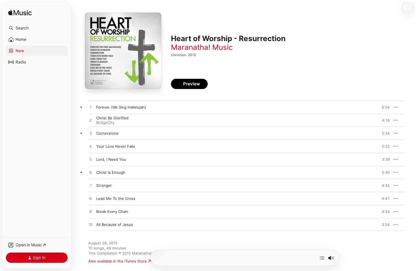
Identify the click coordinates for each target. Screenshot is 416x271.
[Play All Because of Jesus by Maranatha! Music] (90, 224)
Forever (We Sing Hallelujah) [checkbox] (121, 107)
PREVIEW (383, 107)
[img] (20, 13)
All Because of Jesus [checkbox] (114, 224)
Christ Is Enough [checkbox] (110, 172)
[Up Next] (322, 258)
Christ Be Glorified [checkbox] (112, 118)
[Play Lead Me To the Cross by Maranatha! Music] (90, 198)
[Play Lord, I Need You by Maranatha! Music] (90, 159)
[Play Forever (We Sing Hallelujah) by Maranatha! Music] (90, 107)
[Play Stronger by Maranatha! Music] (90, 185)
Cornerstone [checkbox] (107, 133)
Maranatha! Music (202, 47)
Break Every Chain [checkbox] (112, 211)
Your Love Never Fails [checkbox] (115, 146)
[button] (36, 28)
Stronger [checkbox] (104, 185)
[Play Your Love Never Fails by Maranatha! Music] (90, 146)
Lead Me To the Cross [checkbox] (115, 198)
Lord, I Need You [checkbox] (111, 159)
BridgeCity (105, 122)
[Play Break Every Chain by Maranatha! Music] (90, 211)
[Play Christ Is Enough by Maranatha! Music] (90, 172)
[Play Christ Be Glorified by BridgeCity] (90, 120)
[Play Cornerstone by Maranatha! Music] (90, 133)
